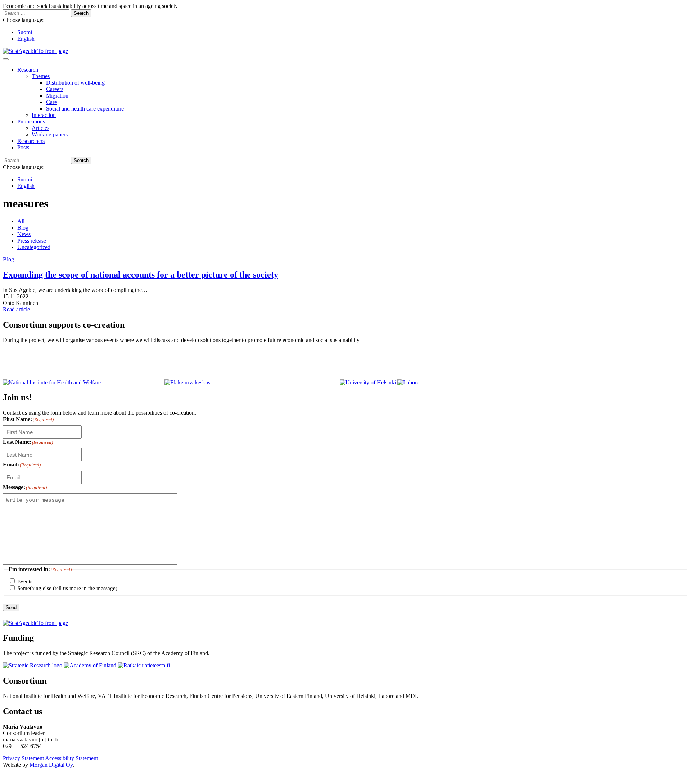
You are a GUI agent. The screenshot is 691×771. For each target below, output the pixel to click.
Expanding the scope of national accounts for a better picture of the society (140, 274)
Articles (40, 128)
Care (51, 102)
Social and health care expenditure (85, 108)
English (26, 39)
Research (27, 70)
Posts (23, 147)
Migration (57, 96)
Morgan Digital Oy (51, 765)
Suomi (24, 32)
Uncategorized (33, 247)
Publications (31, 121)
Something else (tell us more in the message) (67, 588)
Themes (41, 76)
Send (11, 607)
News (24, 234)
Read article (16, 309)
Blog (22, 228)
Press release (31, 241)
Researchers (31, 141)
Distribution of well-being (75, 83)
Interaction (44, 115)
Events (24, 581)
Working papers (50, 134)
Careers (54, 89)
